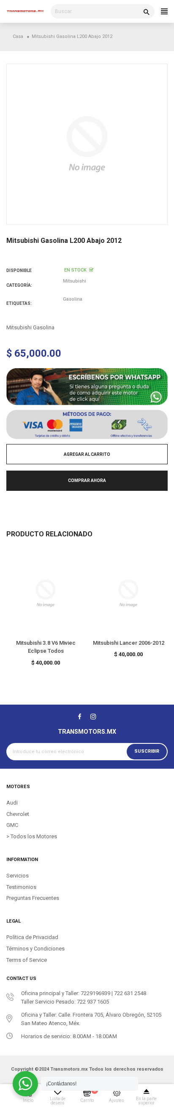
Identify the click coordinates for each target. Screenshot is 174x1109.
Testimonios (21, 887)
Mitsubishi (74, 281)
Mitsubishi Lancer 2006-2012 (128, 643)
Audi (12, 802)
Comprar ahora (87, 480)
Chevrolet (17, 814)
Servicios (17, 875)
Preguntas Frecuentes (32, 898)
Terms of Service (26, 960)
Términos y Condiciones (35, 948)
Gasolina (72, 299)
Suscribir (146, 751)
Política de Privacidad (32, 937)
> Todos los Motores (31, 836)
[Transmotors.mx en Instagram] (93, 716)
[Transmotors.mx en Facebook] (79, 716)
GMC (12, 825)
